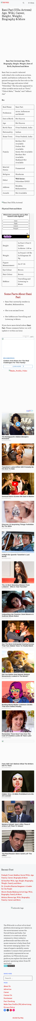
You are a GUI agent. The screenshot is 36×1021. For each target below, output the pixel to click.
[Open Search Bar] (23, 3)
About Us (7, 986)
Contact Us (8, 995)
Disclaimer (8, 998)
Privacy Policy (9, 1007)
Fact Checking (9, 1001)
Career (6, 992)
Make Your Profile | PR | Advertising (17, 1004)
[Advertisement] (18, 40)
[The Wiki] (5, 3)
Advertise (7, 989)
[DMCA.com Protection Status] (9, 966)
